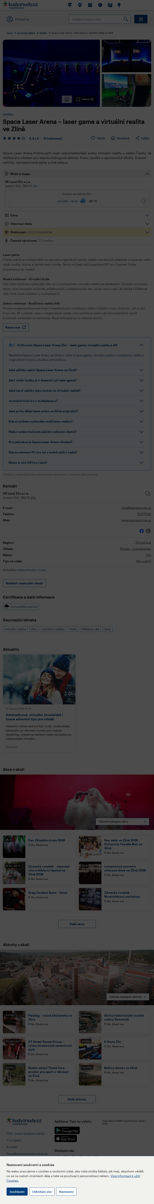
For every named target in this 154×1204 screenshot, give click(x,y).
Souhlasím (17, 1191)
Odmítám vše (41, 1191)
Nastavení (66, 1191)
